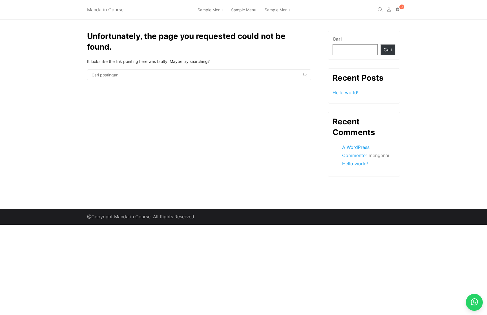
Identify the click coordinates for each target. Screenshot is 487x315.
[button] (380, 10)
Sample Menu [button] (210, 9)
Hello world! (345, 92)
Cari (337, 39)
